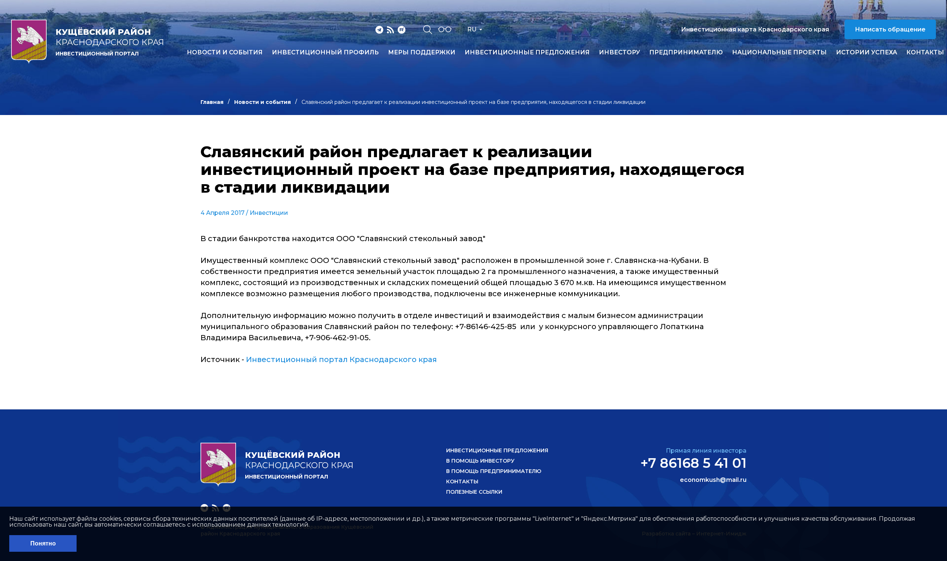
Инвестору (619, 52)
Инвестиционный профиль (325, 52)
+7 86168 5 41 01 (693, 463)
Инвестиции (269, 212)
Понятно (43, 543)
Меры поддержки (421, 52)
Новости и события (225, 52)
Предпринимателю (686, 52)
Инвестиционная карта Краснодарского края (755, 29)
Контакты (925, 52)
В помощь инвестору (480, 460)
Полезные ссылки (474, 492)
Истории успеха (866, 52)
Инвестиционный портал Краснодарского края (341, 359)
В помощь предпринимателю (493, 471)
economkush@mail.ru (713, 480)
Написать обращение (890, 29)
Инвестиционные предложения (527, 52)
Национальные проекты (779, 52)
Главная (211, 102)
